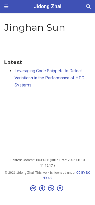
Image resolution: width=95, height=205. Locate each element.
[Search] (88, 7)
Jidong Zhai (47, 6)
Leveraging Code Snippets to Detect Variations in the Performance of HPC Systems (49, 77)
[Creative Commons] (47, 188)
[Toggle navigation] (6, 6)
